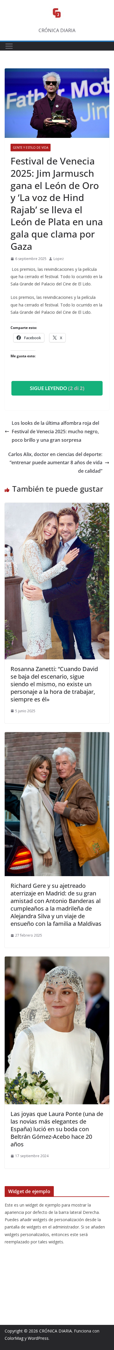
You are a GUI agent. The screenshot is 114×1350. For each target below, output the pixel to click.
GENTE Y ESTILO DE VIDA (30, 147)
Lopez (58, 258)
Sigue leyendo (57, 388)
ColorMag (14, 1338)
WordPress (38, 1338)
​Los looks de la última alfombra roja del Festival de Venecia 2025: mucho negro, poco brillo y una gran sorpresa (55, 431)
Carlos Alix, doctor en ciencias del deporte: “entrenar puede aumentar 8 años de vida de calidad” (55, 462)
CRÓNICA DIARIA (55, 1331)
